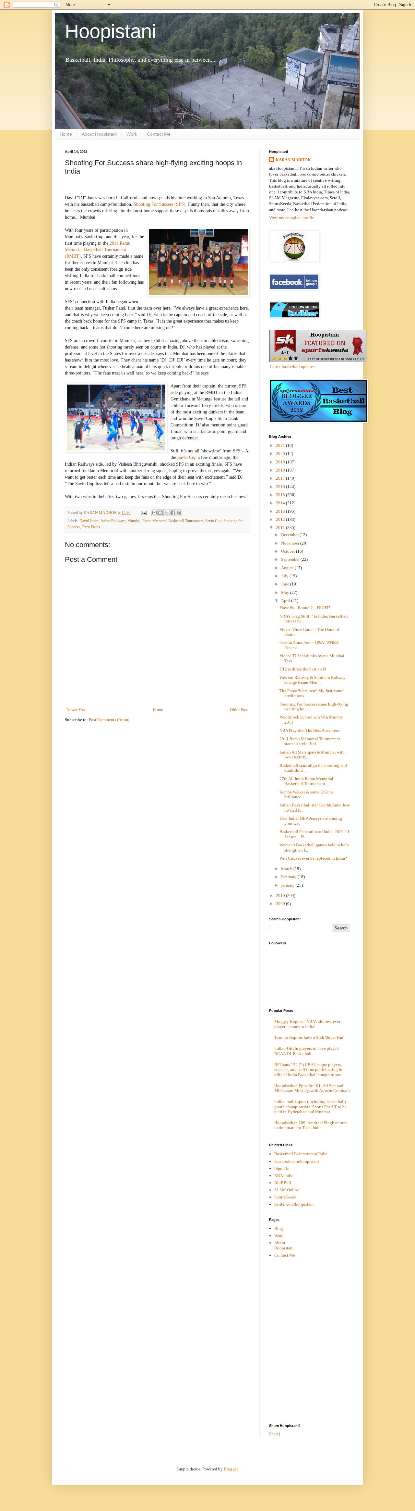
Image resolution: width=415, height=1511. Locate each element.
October (288, 551)
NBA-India (283, 1175)
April (286, 600)
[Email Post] (143, 513)
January (288, 885)
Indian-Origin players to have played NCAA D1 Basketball (306, 1051)
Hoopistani (110, 31)
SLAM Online (286, 1189)
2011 (281, 527)
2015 (281, 494)
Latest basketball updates (292, 366)
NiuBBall (282, 1182)
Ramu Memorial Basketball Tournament (172, 521)
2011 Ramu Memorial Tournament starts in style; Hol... (309, 741)
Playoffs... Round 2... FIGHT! (304, 607)
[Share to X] (166, 513)
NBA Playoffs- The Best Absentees (309, 730)
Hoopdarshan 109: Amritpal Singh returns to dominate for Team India (310, 1125)
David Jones (89, 521)
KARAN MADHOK (293, 159)
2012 (281, 519)
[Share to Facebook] (173, 513)
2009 (281, 903)
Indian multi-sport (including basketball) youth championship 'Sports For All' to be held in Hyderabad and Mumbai (310, 1106)
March (287, 868)
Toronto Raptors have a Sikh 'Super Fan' (309, 1037)
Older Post (239, 709)
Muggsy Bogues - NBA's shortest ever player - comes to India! (307, 1024)
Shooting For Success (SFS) (159, 204)
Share (274, 1433)
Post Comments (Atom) (109, 719)
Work (131, 134)
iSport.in (282, 1168)
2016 (281, 486)
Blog (278, 1228)
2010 (281, 895)
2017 (281, 478)
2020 (281, 453)
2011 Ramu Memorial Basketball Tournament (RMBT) (97, 249)
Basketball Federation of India (300, 1153)
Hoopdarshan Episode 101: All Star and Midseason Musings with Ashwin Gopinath (312, 1088)
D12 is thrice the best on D (302, 669)
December (290, 534)
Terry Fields (91, 527)
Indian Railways (113, 521)
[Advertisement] (341, 1315)
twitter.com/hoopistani (294, 1204)
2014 (281, 502)
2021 (281, 445)
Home (66, 134)
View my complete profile (291, 217)
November (290, 543)
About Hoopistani (99, 134)
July (285, 575)
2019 (281, 462)
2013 (281, 511)
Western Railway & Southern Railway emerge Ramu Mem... (312, 680)
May (285, 592)
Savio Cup (186, 457)
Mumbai (133, 521)
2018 (281, 470)
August (288, 567)
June (285, 584)
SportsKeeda (285, 1197)
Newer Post (76, 709)
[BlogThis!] (160, 513)
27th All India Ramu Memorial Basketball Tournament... (306, 781)
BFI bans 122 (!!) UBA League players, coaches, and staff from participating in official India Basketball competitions (308, 1069)
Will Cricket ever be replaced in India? (313, 858)
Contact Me (159, 134)
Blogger (231, 1469)
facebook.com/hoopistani (296, 1161)
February (289, 876)
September (291, 559)
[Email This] (154, 513)
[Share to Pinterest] (179, 513)
